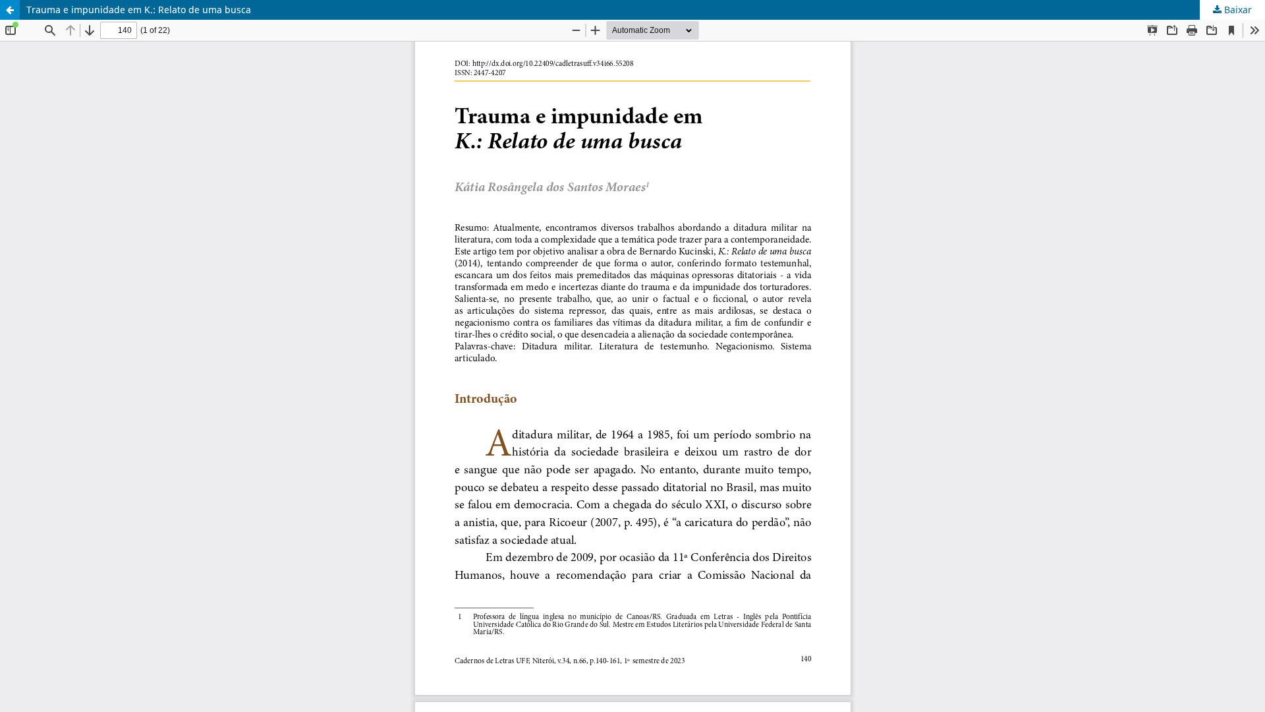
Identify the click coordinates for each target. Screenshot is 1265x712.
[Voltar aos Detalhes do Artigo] (10, 10)
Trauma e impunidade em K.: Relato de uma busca (138, 9)
